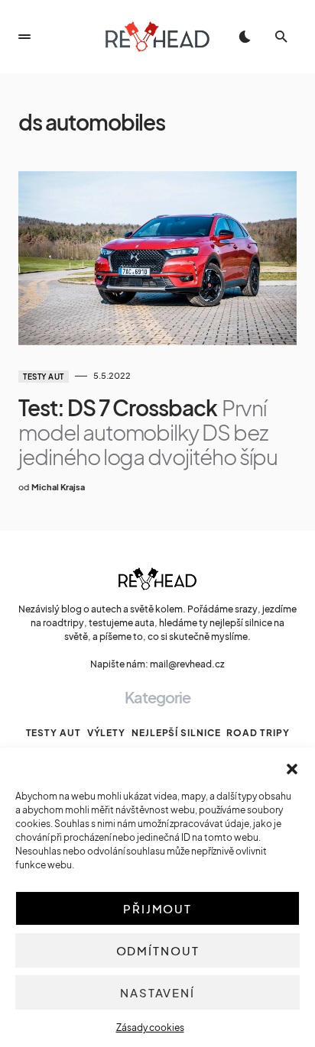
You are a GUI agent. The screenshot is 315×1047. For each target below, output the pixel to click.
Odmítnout (158, 950)
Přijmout (157, 908)
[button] (292, 766)
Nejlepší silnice (176, 732)
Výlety (106, 732)
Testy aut (43, 376)
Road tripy (257, 732)
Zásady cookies (150, 1027)
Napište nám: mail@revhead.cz (157, 664)
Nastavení (157, 992)
